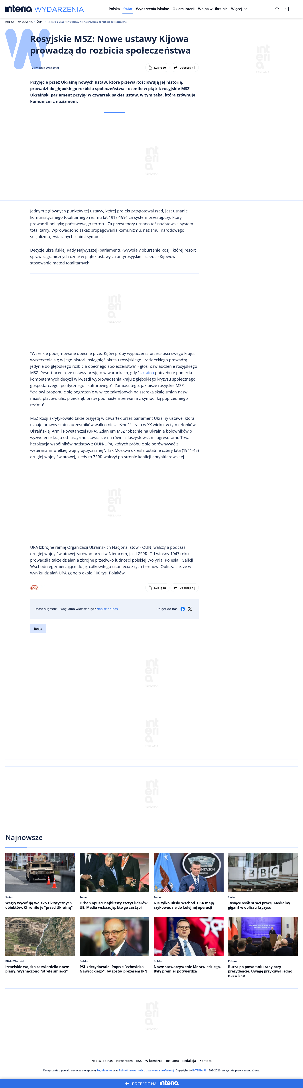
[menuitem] (114, 9)
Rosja (38, 628)
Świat (40, 21)
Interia (9, 21)
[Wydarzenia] (59, 8)
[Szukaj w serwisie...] (277, 9)
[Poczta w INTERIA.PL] (286, 9)
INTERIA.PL (199, 1070)
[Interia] (19, 8)
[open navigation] (295, 9)
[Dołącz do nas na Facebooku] (182, 609)
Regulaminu (104, 1070)
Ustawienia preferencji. (160, 1070)
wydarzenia (25, 21)
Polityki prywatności (131, 1070)
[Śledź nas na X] (189, 609)
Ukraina (147, 372)
